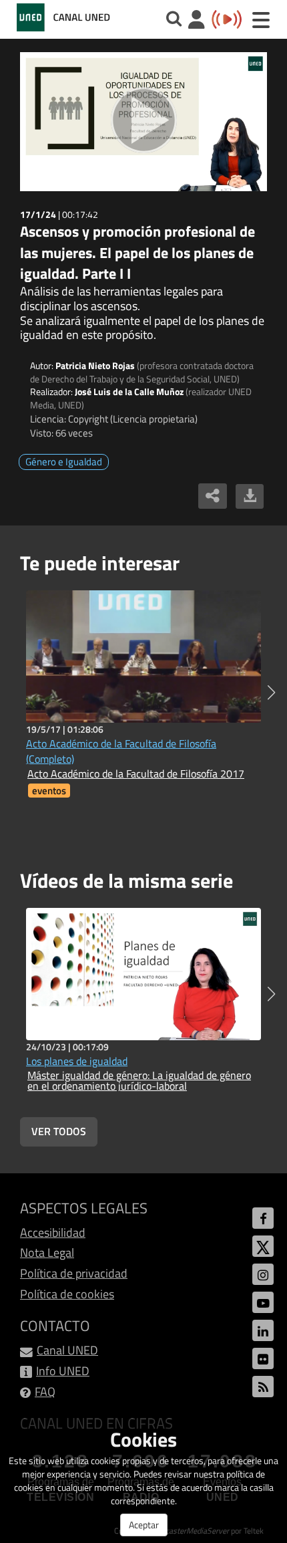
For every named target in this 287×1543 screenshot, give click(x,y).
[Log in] (196, 21)
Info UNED (62, 1371)
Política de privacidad (73, 1273)
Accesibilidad (52, 1232)
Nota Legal (47, 1252)
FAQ (45, 1392)
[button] (271, 692)
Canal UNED (67, 1350)
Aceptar (144, 1525)
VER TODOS (58, 1131)
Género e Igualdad (63, 461)
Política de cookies (67, 1294)
